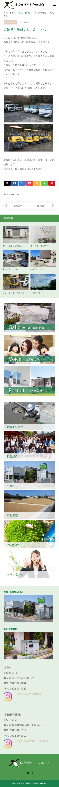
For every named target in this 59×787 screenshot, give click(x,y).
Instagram (27, 772)
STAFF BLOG (10, 22)
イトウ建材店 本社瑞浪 (29, 693)
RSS (32, 772)
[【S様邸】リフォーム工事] (16, 206)
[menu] (54, 5)
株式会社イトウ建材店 (22, 783)
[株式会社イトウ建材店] (24, 5)
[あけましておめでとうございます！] (42, 206)
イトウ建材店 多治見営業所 (32, 740)
